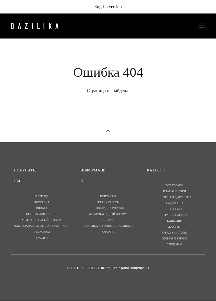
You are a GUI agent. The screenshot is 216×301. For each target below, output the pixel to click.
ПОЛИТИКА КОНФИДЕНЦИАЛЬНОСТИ (108, 225)
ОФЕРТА (108, 231)
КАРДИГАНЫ (174, 203)
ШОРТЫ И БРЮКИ (174, 238)
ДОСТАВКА (42, 202)
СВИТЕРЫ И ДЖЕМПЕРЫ (174, 197)
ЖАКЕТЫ (174, 226)
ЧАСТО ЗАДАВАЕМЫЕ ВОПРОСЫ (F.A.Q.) (41, 225)
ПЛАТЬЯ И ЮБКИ (174, 191)
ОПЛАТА (41, 208)
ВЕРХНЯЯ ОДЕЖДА (174, 214)
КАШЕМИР (174, 220)
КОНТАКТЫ (108, 196)
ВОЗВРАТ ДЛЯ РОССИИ (41, 214)
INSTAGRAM (41, 231)
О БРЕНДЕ (41, 196)
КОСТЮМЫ (174, 209)
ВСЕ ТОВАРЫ (174, 185)
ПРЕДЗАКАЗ (174, 244)
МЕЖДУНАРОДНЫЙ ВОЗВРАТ (42, 219)
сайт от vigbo (193, 287)
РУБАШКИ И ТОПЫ (174, 232)
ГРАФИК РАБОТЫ (108, 202)
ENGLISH (42, 237)
